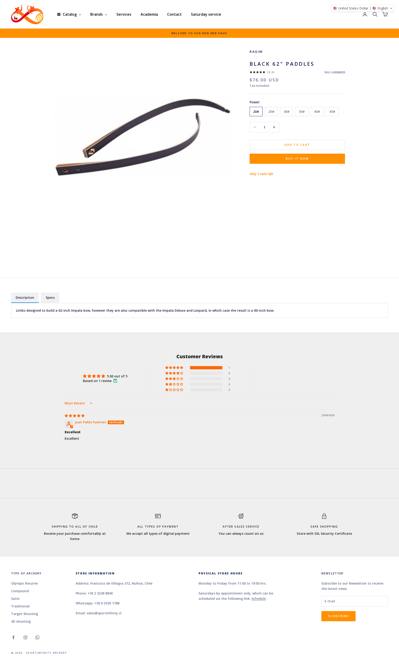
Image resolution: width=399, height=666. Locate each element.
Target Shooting (24, 614)
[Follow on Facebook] (13, 637)
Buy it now (297, 158)
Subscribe (338, 616)
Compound (20, 591)
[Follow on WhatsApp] (37, 637)
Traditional (20, 606)
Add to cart (297, 145)
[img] (75, 415)
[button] (174, 367)
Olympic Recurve (24, 583)
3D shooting (21, 621)
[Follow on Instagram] (25, 637)
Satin (15, 598)
